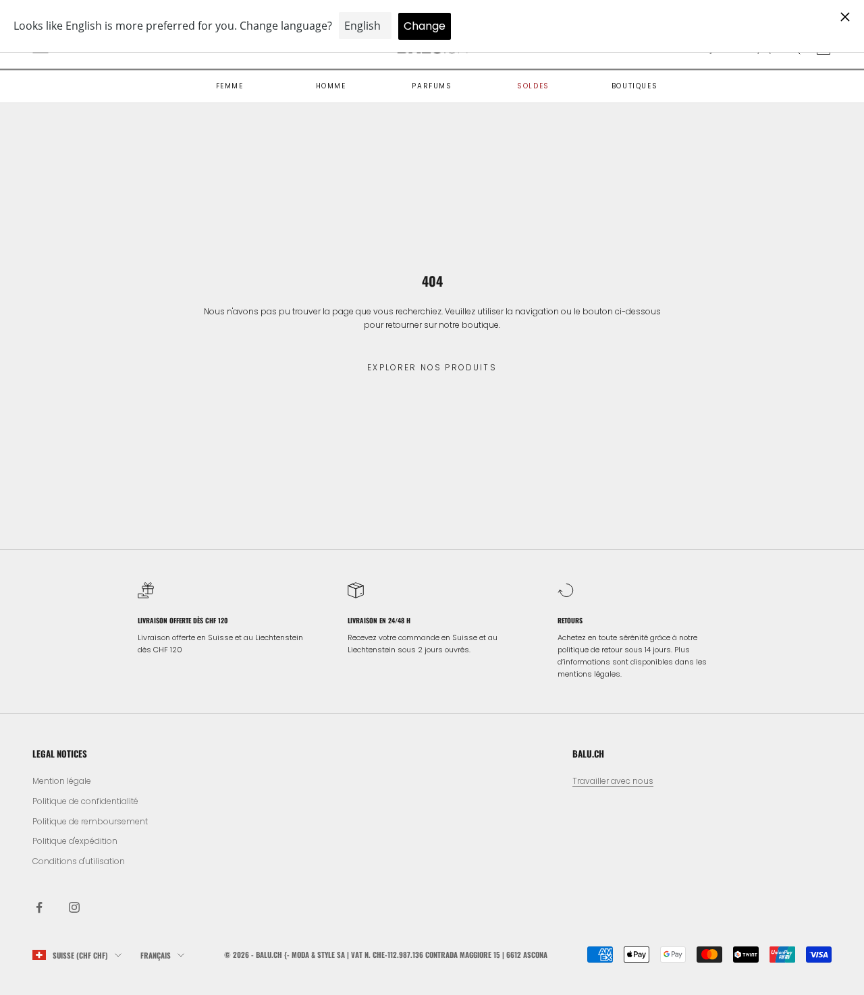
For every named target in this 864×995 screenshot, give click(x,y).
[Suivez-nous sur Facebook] (39, 907)
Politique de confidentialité (85, 801)
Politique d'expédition (74, 841)
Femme (230, 86)
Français (155, 955)
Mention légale (61, 781)
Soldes (533, 86)
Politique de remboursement (90, 821)
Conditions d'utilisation (78, 861)
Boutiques (634, 86)
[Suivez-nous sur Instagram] (74, 907)
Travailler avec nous (612, 781)
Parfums (432, 86)
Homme (331, 86)
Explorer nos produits (431, 367)
